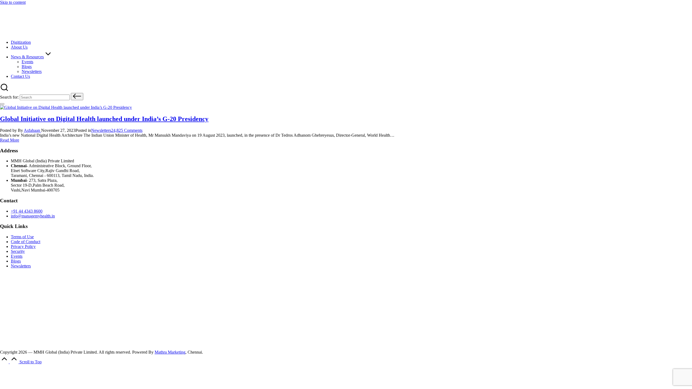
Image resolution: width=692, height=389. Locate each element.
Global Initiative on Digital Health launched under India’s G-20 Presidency (104, 118)
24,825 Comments (126, 130)
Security (18, 251)
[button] (77, 96)
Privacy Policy (23, 246)
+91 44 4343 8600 (26, 211)
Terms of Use (22, 236)
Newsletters (101, 130)
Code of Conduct (25, 241)
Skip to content (13, 2)
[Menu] (2, 104)
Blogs (16, 261)
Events (16, 256)
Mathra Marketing (170, 352)
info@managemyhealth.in (33, 216)
